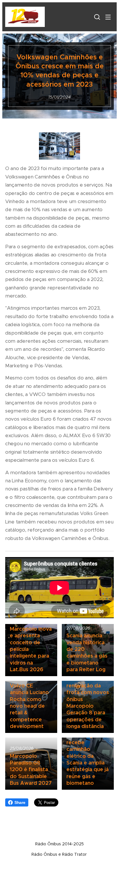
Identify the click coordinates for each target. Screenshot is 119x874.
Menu (108, 17)
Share (19, 802)
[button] (96, 17)
